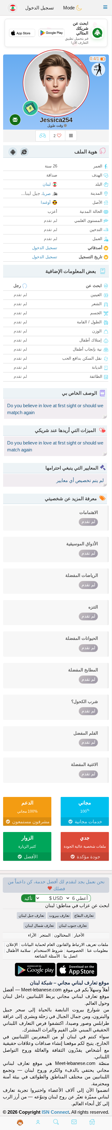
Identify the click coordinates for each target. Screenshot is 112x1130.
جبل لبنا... (30, 193)
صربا (47, 193)
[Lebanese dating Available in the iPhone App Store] (76, 966)
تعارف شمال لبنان (39, 925)
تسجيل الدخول (39, 7)
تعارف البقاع (84, 915)
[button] (105, 7)
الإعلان (12, 944)
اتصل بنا (70, 956)
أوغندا (46, 202)
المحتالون (62, 935)
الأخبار (79, 935)
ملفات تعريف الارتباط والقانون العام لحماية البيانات (64, 944)
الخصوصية (75, 950)
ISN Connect (55, 1112)
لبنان (47, 184)
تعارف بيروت (59, 915)
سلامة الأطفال (18, 950)
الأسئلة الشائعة (47, 956)
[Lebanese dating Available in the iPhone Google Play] (35, 966)
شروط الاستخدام (48, 950)
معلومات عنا (97, 950)
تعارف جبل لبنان (31, 915)
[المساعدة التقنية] (20, 1122)
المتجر (45, 935)
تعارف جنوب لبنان (73, 925)
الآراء (32, 935)
